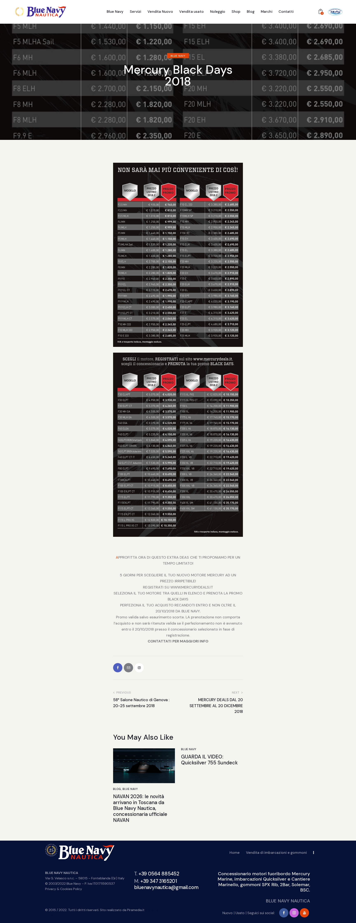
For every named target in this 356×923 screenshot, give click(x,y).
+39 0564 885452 (158, 873)
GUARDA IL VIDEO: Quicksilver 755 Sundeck (209, 760)
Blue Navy (178, 55)
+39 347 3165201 (158, 881)
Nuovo (227, 913)
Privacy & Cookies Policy (63, 889)
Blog (117, 789)
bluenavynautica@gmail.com (166, 887)
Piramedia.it (135, 910)
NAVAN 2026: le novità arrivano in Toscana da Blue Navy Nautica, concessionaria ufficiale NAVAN (140, 808)
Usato (240, 913)
